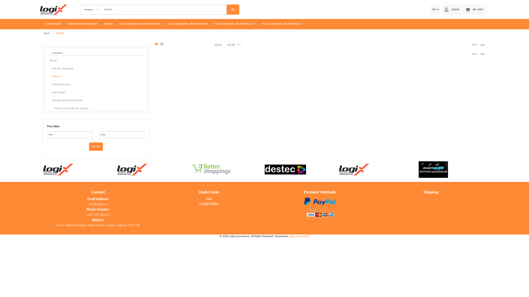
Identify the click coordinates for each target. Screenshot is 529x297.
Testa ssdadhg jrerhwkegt (187, 24)
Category (89, 9)
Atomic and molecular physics (71, 108)
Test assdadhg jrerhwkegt (140, 24)
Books (108, 24)
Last (482, 45)
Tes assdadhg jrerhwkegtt (234, 24)
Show (96, 146)
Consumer (53, 24)
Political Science (61, 84)
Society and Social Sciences (67, 100)
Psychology (58, 92)
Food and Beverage (83, 24)
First (474, 45)
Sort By (231, 45)
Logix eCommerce (299, 236)
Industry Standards (63, 68)
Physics (56, 76)
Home (47, 33)
